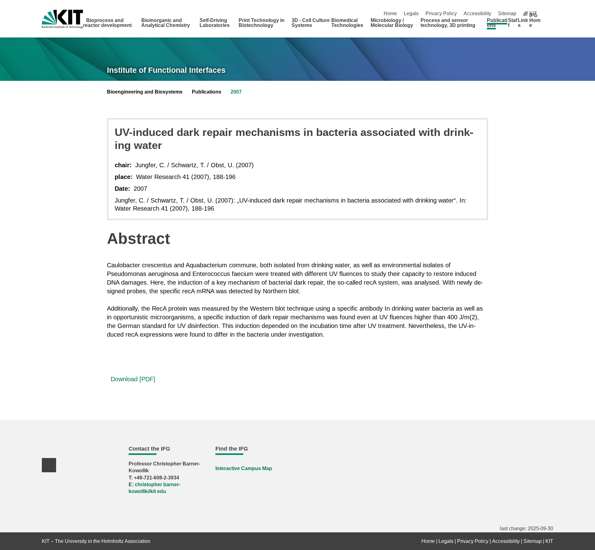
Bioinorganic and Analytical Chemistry (165, 23)
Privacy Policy (441, 13)
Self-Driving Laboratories (215, 23)
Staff (512, 23)
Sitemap (507, 13)
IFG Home (534, 20)
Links (523, 23)
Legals (411, 13)
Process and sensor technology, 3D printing (448, 23)
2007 (236, 91)
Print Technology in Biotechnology (261, 23)
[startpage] (551, 25)
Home (390, 13)
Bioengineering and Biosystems (145, 91)
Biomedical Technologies (347, 23)
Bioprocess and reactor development (107, 23)
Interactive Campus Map (243, 468)
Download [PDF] (131, 379)
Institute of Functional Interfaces (166, 70)
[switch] (551, 13)
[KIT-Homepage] (62, 19)
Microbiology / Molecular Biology (392, 23)
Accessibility (477, 13)
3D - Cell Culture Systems (311, 23)
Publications (497, 23)
